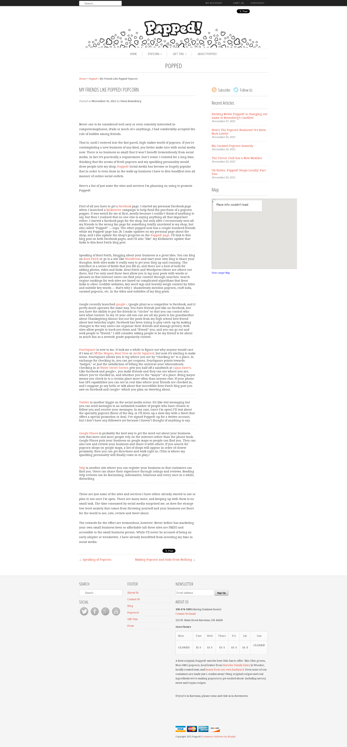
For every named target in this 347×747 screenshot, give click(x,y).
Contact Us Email (186, 613)
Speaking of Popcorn (97, 559)
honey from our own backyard (224, 669)
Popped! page (160, 235)
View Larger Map (221, 273)
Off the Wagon (103, 353)
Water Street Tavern (114, 367)
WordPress (132, 259)
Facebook (125, 206)
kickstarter (113, 210)
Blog (130, 605)
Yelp (82, 467)
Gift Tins (180, 54)
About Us (132, 592)
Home (133, 54)
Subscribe (224, 90)
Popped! (123, 166)
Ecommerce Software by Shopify (218, 736)
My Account (214, 3)
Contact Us (133, 599)
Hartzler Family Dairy (236, 665)
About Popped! (207, 54)
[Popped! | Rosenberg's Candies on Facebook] (95, 615)
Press (130, 625)
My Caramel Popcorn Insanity (232, 145)
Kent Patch (91, 259)
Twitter (84, 402)
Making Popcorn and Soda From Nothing (163, 559)
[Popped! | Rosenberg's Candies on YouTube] (116, 615)
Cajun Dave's (182, 367)
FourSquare (87, 349)
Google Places (88, 433)
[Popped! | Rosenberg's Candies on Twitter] (84, 615)
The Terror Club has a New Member (237, 158)
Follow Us (246, 90)
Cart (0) (238, 3)
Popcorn (155, 54)
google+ (121, 304)
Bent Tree (122, 353)
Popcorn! (133, 612)
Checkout (258, 3)
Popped (173, 65)
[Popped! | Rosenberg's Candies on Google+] (105, 615)
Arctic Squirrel (143, 353)
